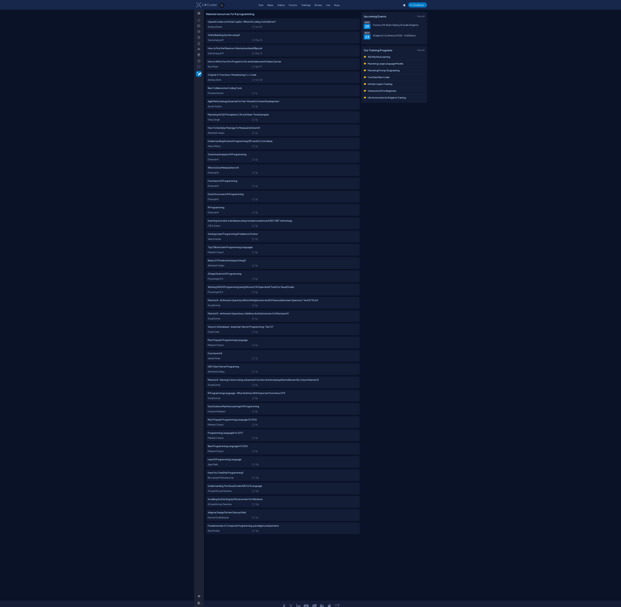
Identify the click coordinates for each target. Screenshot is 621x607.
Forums (293, 5)
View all (421, 16)
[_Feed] (199, 20)
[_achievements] (199, 43)
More (337, 5)
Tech (260, 5)
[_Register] (199, 596)
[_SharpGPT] (199, 67)
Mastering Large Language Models (385, 63)
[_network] (199, 49)
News (270, 5)
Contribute (418, 5)
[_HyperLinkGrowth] (198, 74)
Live (328, 5)
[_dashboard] (199, 26)
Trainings (306, 5)
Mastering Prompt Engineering (384, 70)
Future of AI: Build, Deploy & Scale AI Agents (396, 24)
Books (318, 5)
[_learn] (199, 37)
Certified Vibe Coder (379, 77)
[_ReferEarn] (199, 55)
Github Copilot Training (380, 83)
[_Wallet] (199, 31)
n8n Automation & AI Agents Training (387, 97)
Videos (281, 5)
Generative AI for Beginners (382, 90)
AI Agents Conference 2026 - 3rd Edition (394, 35)
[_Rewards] (199, 61)
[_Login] (199, 603)
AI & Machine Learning (379, 56)
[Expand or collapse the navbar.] (199, 13)
